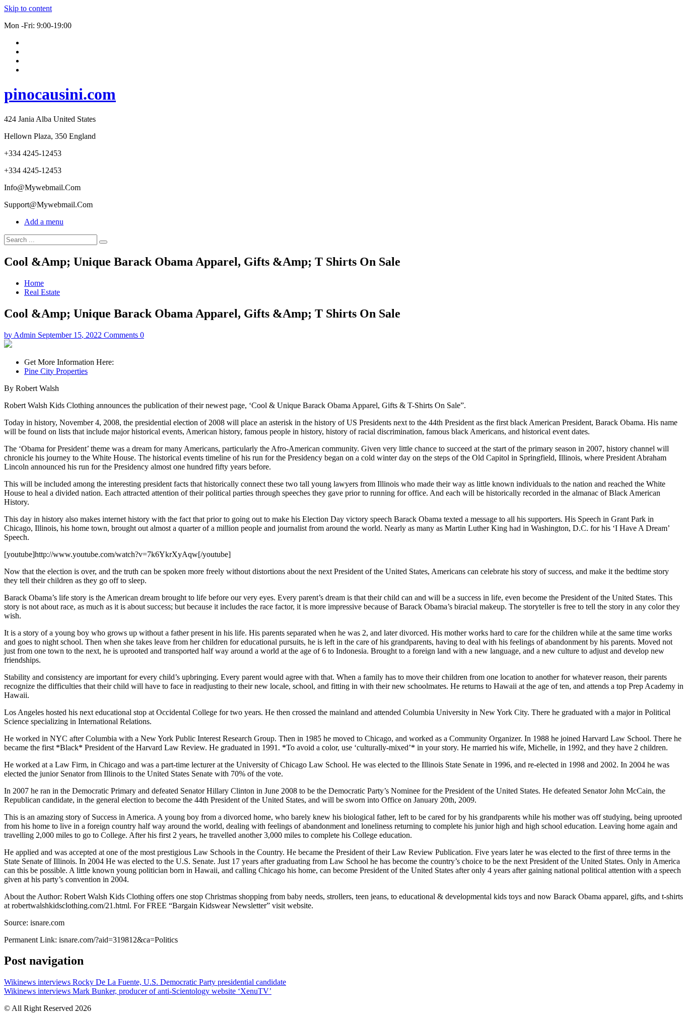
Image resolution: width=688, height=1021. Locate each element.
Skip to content (28, 8)
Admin (25, 335)
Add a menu (43, 221)
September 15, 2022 (70, 335)
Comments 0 (124, 335)
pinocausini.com (60, 94)
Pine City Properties (56, 371)
